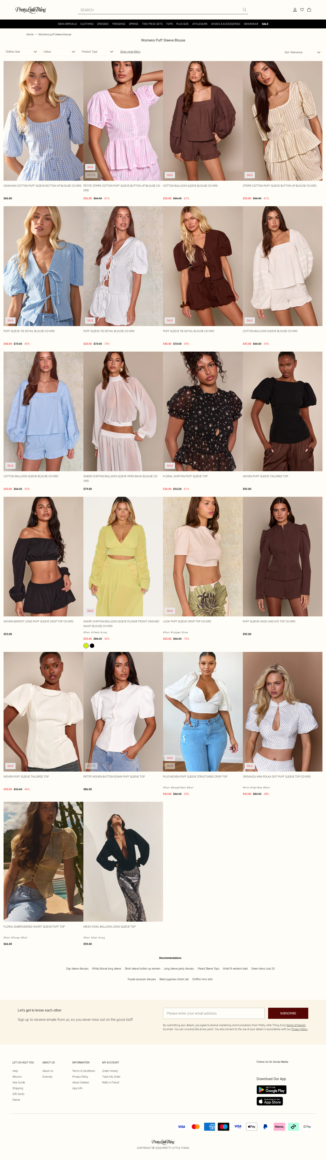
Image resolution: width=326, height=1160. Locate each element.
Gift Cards (18, 1094)
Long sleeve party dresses (179, 968)
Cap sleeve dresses (77, 968)
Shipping (17, 1088)
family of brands (296, 1025)
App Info (77, 1088)
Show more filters (130, 51)
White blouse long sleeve (106, 968)
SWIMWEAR (251, 24)
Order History (110, 1071)
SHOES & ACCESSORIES (225, 24)
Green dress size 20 (263, 968)
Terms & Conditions (83, 1071)
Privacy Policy (80, 1076)
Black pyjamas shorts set (174, 979)
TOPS (169, 24)
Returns (17, 1076)
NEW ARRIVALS (67, 24)
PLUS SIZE (182, 24)
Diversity (47, 1076)
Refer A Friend (110, 1082)
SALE (265, 24)
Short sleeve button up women (142, 968)
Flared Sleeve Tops (208, 968)
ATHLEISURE (200, 24)
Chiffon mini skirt (202, 979)
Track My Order (111, 1076)
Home (29, 34)
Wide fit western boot (235, 968)
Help (15, 1071)
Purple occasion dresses (142, 979)
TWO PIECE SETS (152, 24)
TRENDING (118, 24)
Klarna (16, 1099)
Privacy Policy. (299, 1029)
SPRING (133, 24)
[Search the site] (244, 10)
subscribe (288, 1013)
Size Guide (18, 1082)
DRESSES (102, 24)
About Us (47, 1071)
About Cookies (80, 1082)
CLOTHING (87, 24)
